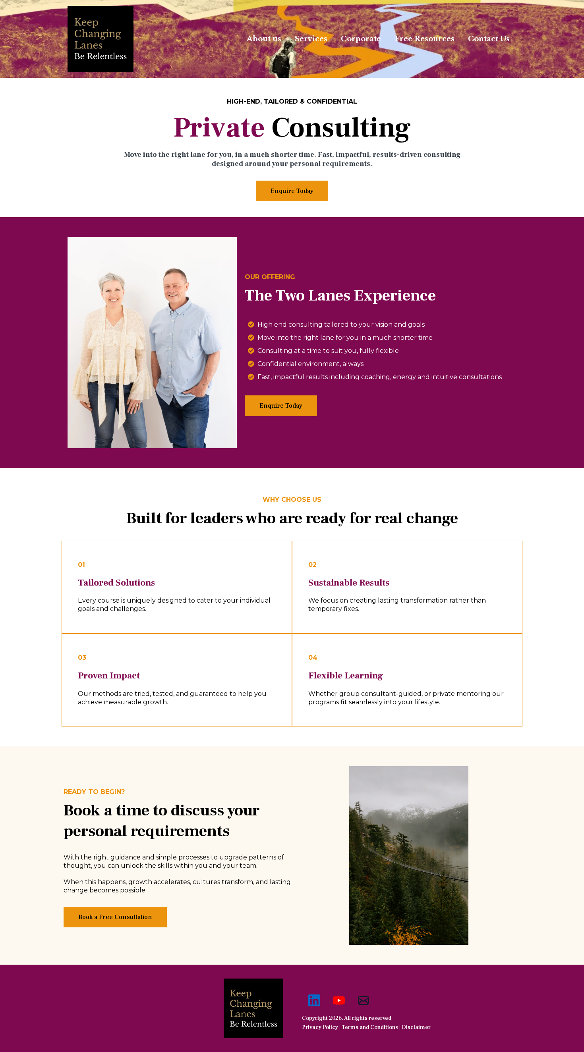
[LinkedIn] (314, 1000)
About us (264, 39)
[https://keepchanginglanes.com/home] (100, 39)
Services (311, 39)
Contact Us (489, 39)
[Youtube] (339, 1000)
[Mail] (363, 1000)
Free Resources (424, 39)
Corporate (361, 39)
